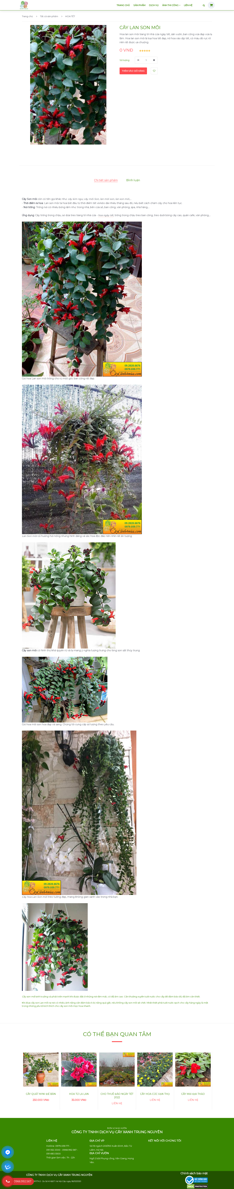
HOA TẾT (70, 16)
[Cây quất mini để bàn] (41, 1069)
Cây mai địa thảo (193, 1093)
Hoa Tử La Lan (79, 1093)
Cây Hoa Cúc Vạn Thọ (155, 1093)
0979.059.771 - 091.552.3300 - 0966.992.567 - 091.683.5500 (62, 1149)
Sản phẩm (139, 5)
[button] (39, 136)
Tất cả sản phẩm (49, 16)
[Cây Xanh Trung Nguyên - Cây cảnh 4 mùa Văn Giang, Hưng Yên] (23, 4)
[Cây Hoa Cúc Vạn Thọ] (155, 1069)
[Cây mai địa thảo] (193, 1069)
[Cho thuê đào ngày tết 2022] (117, 1069)
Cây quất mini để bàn (41, 1093)
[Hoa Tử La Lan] (79, 1069)
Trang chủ (123, 5)
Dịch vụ (154, 5)
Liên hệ (188, 5)
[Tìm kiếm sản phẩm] (203, 5)
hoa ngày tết (105, 215)
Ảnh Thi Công (170, 5)
